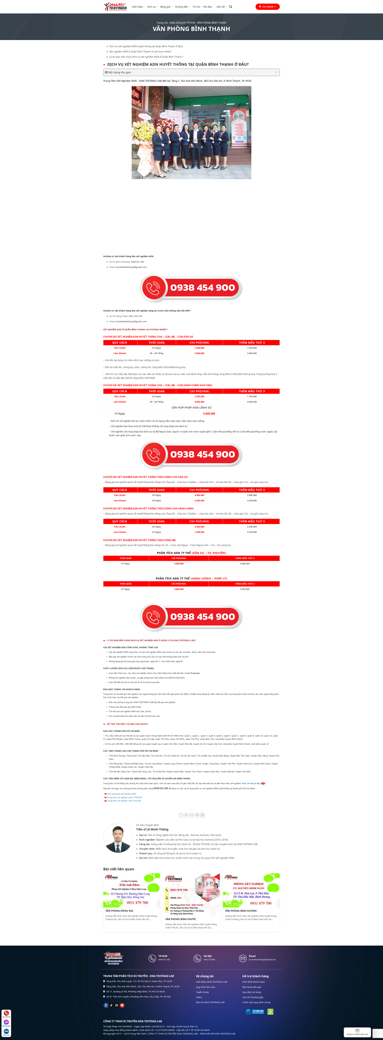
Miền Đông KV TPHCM (182, 22)
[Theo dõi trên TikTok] (111, 1005)
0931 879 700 (135, 316)
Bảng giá (165, 6)
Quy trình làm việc (205, 986)
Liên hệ (220, 6)
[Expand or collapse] (276, 72)
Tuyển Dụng (202, 992)
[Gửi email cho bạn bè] (191, 815)
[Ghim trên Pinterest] (196, 815)
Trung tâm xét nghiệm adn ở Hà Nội (124, 800)
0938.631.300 (160, 788)
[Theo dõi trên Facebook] (106, 1005)
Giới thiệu (137, 6)
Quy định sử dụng (251, 992)
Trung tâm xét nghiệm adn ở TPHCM (124, 797)
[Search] (230, 6)
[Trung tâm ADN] (115, 7)
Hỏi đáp (207, 6)
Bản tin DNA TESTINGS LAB (210, 1002)
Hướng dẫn (181, 6)
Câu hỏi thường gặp (252, 997)
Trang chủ (162, 22)
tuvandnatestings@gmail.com (131, 266)
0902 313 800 (209, 959)
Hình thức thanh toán (253, 981)
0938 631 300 (137, 261)
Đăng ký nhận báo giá (357, 1034)
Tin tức (196, 6)
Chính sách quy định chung (256, 1002)
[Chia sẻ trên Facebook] (180, 815)
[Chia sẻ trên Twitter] (186, 815)
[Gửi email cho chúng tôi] (116, 1005)
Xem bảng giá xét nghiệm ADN (121, 794)
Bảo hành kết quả (251, 986)
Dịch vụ (151, 6)
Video (199, 997)
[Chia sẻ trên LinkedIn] (202, 815)
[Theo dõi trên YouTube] (122, 1005)
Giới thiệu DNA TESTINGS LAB (211, 981)
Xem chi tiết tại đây (251, 783)
